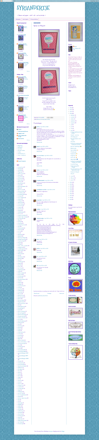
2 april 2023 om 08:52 (44, 146)
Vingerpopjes (20, 403)
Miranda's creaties (21, 150)
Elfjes (19, 220)
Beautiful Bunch (21, 183)
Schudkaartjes (20, 346)
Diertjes (19, 210)
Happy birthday (47, 119)
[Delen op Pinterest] (52, 117)
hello (19, 255)
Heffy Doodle (20, 253)
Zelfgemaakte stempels (22, 420)
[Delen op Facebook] (51, 117)
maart (72, 176)
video (19, 399)
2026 (71, 107)
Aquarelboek (20, 176)
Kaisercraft (20, 274)
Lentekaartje (20, 290)
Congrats (19, 207)
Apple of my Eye (21, 173)
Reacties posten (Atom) (43, 295)
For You (19, 231)
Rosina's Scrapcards (22, 161)
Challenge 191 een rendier (26, 98)
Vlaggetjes (20, 404)
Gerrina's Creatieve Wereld (23, 62)
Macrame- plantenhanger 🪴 (76, 146)
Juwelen (19, 271)
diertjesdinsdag (21, 212)
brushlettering (20, 192)
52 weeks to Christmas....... (23, 86)
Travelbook (20, 386)
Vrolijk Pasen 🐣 (74, 155)
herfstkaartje (20, 261)
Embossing (42, 119)
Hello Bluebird (20, 257)
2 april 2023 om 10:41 (45, 209)
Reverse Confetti (21, 340)
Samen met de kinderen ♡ (22, 341)
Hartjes (19, 252)
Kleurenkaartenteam (21, 279)
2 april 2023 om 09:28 (49, 180)
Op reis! (19, 319)
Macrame (19, 293)
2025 (71, 109)
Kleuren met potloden (22, 53)
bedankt (19, 184)
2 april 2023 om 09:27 (44, 170)
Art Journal (20, 178)
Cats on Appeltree (21, 197)
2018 (71, 190)
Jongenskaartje (21, 269)
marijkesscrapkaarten (22, 44)
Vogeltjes (19, 407)
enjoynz (51, 431)
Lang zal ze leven (21, 285)
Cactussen (20, 196)
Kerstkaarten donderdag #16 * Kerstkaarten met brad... (76, 144)
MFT (18, 305)
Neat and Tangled (21, 313)
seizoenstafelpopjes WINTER (23, 358)
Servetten (19, 361)
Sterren (19, 375)
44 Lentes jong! (73, 152)
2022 (71, 182)
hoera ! (19, 266)
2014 (71, 197)
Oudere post (61, 293)
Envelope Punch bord (21, 225)
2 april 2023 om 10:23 (46, 200)
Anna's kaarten (21, 138)
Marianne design (21, 300)
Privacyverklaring (34, 19)
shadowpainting (21, 362)
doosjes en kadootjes (22, 215)
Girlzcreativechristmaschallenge (23, 96)
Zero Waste (20, 422)
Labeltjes (19, 284)
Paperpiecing (20, 325)
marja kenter (39, 200)
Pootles (19, 152)
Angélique (39, 209)
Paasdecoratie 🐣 (74, 153)
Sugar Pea (20, 380)
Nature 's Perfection (21, 311)
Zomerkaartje (20, 423)
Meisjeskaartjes (21, 301)
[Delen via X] (50, 117)
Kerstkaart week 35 (26, 88)
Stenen (19, 372)
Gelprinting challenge (21, 237)
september (73, 121)
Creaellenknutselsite (40, 180)
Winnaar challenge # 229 (26, 117)
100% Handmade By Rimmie (23, 131)
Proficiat (19, 333)
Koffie (19, 281)
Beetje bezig (20, 145)
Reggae (19, 338)
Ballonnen (38, 119)
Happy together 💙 (74, 159)
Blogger (63, 431)
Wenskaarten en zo (21, 153)
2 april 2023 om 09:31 (51, 189)
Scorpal (19, 348)
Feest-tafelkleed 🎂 (74, 150)
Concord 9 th (20, 205)
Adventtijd (19, 168)
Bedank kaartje (73, 148)
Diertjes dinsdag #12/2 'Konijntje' (75, 166)
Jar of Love (20, 268)
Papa (19, 324)
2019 (71, 188)
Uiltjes (19, 390)
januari (72, 180)
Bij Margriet (20, 147)
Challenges (20, 200)
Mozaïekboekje (20, 308)
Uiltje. (25, 35)
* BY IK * (19, 129)
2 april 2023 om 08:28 (44, 126)
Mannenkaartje (20, 297)
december (73, 115)
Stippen (19, 377)
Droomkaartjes (21, 218)
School (19, 345)
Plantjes (19, 329)
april (72, 130)
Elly (37, 265)
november (73, 117)
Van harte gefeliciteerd (22, 395)
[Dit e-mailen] (47, 117)
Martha (38, 126)
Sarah (75, 46)
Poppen (19, 330)
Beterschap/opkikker (22, 186)
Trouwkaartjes (20, 388)
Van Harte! (25, 45)
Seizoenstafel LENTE (21, 349)
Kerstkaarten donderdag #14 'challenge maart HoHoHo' (76, 162)
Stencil (19, 370)
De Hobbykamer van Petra (41, 189)
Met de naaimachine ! (22, 303)
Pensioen (19, 327)
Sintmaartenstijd (21, 364)
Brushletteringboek (21, 194)
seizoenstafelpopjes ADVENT (23, 353)
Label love (20, 282)
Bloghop (19, 188)
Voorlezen (19, 409)
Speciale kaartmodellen (22, 366)
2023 (71, 113)
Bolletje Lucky (20, 25)
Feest (19, 226)
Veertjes (19, 396)
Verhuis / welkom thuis (22, 398)
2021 (71, 184)
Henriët (38, 146)
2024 (71, 111)
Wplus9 (19, 417)
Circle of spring (21, 204)
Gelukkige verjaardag (22, 239)
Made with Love (21, 295)
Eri (37, 256)
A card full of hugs (74, 164)
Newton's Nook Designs (22, 314)
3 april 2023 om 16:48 (43, 265)
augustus (73, 122)
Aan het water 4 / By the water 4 (26, 65)
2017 (71, 191)
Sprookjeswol (20, 369)
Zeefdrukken (20, 419)
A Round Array (20, 167)
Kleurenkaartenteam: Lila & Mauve (76, 139)
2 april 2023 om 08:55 (48, 155)
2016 (71, 193)
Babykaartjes (20, 180)
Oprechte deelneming (21, 321)
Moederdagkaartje (21, 306)
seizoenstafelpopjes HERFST (23, 355)
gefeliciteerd (20, 234)
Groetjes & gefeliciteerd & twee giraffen (76, 132)
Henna (19, 260)
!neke (38, 239)
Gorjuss (19, 242)
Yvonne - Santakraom (22, 155)
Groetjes (19, 244)
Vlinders (19, 406)
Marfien (38, 248)
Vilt (18, 401)
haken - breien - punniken (22, 245)
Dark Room (20, 208)
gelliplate (19, 236)
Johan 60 (72, 173)
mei (71, 128)
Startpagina (18, 19)
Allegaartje (20, 172)
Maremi (19, 298)
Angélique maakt (21, 133)
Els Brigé (19, 221)
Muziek (19, 309)
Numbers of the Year (22, 317)
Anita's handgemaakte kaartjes (22, 136)
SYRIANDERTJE (33, 8)
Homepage (49, 293)
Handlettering (20, 247)
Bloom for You (20, 189)
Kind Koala (20, 277)
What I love (20, 414)
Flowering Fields (21, 228)
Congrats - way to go (75, 135)
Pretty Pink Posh (21, 332)
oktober (72, 119)
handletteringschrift (21, 249)
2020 (71, 186)
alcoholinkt (20, 170)
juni (71, 126)
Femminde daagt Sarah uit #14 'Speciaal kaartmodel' (76, 169)
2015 (71, 195)
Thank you (20, 383)
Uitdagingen (20, 391)
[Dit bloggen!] (48, 117)
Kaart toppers (25, 19)
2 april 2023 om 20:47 (43, 256)
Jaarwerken (73, 141)
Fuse (19, 233)
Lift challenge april (74, 136)
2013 (71, 199)
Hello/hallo (20, 258)
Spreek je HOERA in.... (25, 27)
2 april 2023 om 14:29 (43, 239)
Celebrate (19, 199)
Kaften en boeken (21, 273)
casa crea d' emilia (40, 155)
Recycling (19, 337)
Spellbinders (20, 367)
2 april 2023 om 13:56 (48, 218)
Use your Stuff (20, 393)
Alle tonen (28, 71)
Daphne (38, 170)
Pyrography (20, 335)
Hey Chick (19, 265)
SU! (18, 378)
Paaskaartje (20, 322)
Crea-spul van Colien (22, 34)
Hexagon (19, 263)
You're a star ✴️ (74, 157)
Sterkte (19, 374)
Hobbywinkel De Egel (22, 115)
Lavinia (19, 287)
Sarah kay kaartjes (21, 343)
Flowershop (20, 229)
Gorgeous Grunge (21, 241)
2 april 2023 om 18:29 (44, 248)
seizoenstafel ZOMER (22, 351)
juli (71, 124)
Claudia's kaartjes (40, 218)
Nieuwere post (36, 293)
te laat (19, 382)
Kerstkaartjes (20, 276)
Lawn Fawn (20, 148)
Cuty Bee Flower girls (26, 55)
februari (72, 178)
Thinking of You (20, 385)
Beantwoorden (39, 142)
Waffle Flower (20, 411)
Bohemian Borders (21, 191)
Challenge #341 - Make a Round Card (26, 108)
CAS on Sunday (21, 105)
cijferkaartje (20, 202)
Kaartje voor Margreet (75, 172)
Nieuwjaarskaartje (21, 316)
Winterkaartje (20, 415)
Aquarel (19, 175)
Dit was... (19, 213)
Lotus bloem (20, 292)
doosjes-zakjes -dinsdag (22, 217)
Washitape (20, 412)
